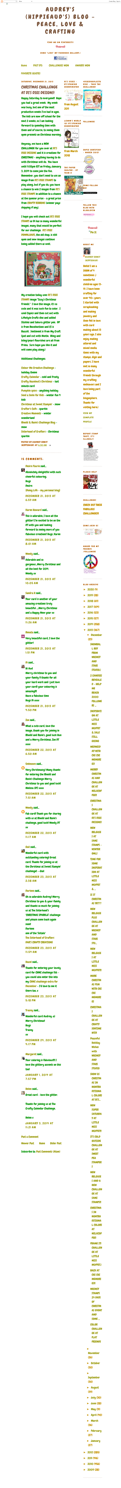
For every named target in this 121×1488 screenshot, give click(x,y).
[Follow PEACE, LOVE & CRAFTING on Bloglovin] (88, 215)
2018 (91, 601)
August (95, 1387)
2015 (91, 618)
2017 (91, 607)
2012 (91, 1452)
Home (24, 65)
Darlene (30, 891)
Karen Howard (34, 510)
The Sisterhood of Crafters (40, 938)
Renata (29, 632)
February (96, 1431)
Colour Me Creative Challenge (37, 368)
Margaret (31, 1054)
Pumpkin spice (29, 390)
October (95, 1363)
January (95, 1441)
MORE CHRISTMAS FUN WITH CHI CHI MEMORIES (96, 988)
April (94, 1415)
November (94, 1353)
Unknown (31, 764)
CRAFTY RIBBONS (36, 203)
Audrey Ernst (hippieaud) (92, 258)
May (94, 1409)
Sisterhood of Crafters (33, 431)
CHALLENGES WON (59, 65)
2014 (91, 624)
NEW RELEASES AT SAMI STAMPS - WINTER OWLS (96, 840)
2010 (91, 1464)
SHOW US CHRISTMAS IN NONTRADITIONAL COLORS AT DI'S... (96, 1086)
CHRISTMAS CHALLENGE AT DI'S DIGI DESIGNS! (39, 90)
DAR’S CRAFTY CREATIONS (39, 942)
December (96, 635)
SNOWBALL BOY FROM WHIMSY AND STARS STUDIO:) (95, 657)
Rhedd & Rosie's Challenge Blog (38, 422)
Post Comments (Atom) (48, 1151)
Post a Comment (29, 1137)
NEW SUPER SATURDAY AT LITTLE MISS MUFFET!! (96, 1118)
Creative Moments (31, 413)
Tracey (29, 1010)
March (94, 1421)
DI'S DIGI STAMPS (44, 180)
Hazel (29, 962)
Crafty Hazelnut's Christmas (36, 381)
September (94, 1377)
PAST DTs (37, 65)
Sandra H (30, 593)
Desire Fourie (33, 466)
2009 (91, 1469)
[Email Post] (49, 445)
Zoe (27, 720)
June (94, 1403)
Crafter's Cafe (29, 409)
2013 (91, 630)
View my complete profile (88, 417)
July (94, 1397)
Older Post (55, 1143)
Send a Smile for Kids (32, 395)
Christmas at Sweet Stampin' (36, 404)
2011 (90, 1458)
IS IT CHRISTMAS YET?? (95, 899)
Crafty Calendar (30, 377)
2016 (91, 612)
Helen (29, 1089)
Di (27, 662)
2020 (91, 589)
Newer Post (27, 1143)
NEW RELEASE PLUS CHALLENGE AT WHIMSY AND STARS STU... (96, 926)
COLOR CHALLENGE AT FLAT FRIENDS (96, 1333)
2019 (91, 595)
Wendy (29, 554)
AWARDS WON (82, 65)
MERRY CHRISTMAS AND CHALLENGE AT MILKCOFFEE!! (96, 782)
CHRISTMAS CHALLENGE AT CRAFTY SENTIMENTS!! (96, 1020)
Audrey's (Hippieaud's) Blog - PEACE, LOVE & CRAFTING (60, 20)
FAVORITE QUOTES (30, 73)
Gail (28, 847)
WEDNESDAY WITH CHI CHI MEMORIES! (95, 755)
